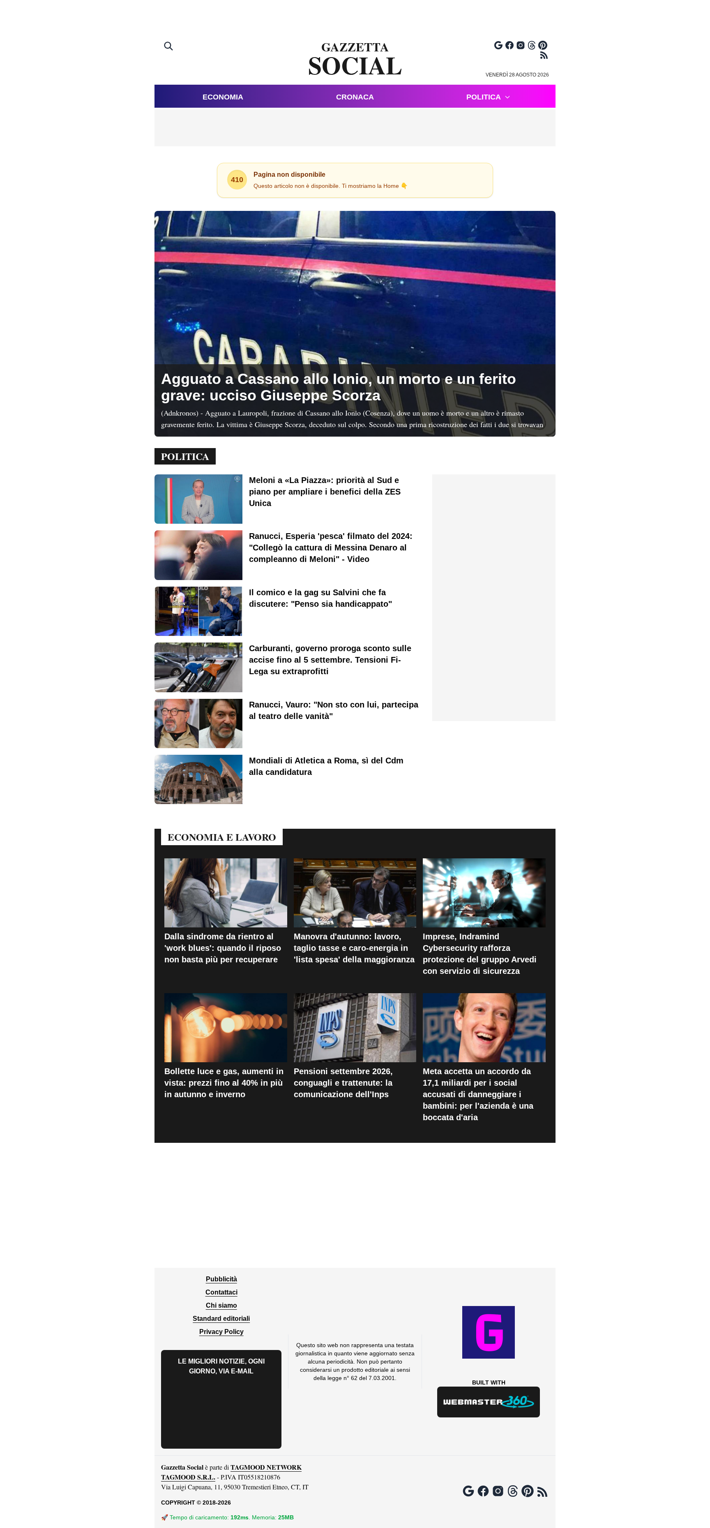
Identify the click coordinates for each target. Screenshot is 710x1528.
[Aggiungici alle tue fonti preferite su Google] (498, 45)
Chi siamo (221, 1305)
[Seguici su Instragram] (521, 45)
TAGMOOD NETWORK (266, 1467)
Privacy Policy (221, 1331)
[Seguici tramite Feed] (544, 55)
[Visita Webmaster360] (489, 1402)
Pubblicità (221, 1279)
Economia (223, 97)
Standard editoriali (221, 1318)
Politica (483, 97)
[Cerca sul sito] (169, 46)
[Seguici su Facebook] (509, 45)
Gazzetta (355, 59)
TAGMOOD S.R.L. (188, 1477)
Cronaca (355, 97)
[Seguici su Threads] (532, 45)
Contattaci (221, 1292)
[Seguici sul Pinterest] (543, 45)
